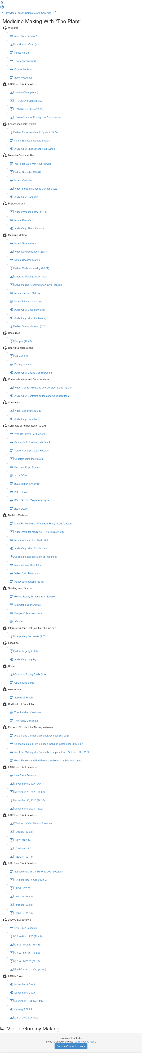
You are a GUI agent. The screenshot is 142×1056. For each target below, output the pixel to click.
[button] (2, 3)
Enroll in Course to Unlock (71, 1046)
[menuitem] (2, 8)
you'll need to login (85, 1041)
